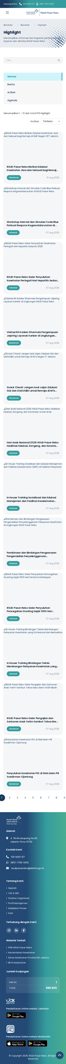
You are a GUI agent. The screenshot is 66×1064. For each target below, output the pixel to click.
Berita (11, 84)
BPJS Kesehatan (17, 962)
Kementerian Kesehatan (21, 952)
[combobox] (51, 121)
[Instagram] (9, 930)
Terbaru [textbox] (48, 121)
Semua (11, 76)
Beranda (8, 25)
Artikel (11, 92)
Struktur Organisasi (18, 898)
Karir (10, 913)
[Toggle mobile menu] (7, 12)
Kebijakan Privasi (17, 908)
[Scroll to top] (60, 1055)
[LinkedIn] (16, 930)
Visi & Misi (13, 893)
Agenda (12, 100)
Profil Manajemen (17, 903)
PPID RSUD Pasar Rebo (20, 947)
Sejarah (12, 888)
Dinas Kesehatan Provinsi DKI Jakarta (28, 957)
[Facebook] (23, 930)
